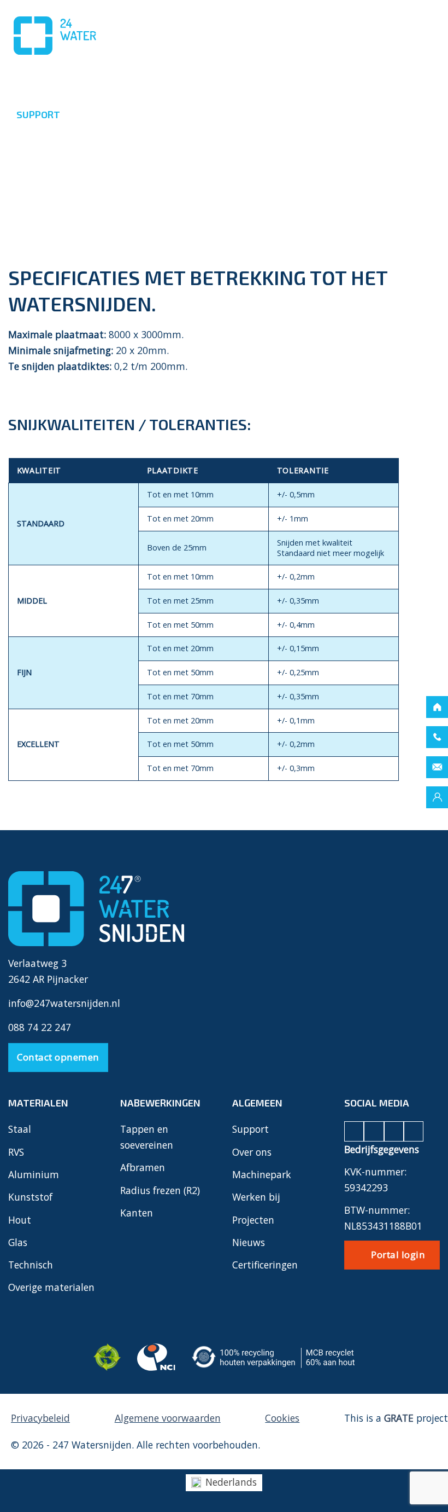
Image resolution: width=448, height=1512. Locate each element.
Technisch (30, 1264)
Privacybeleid (40, 1417)
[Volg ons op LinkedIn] (394, 1131)
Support (250, 1129)
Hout (19, 1219)
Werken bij (256, 1196)
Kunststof (30, 1196)
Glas (17, 1242)
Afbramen (142, 1167)
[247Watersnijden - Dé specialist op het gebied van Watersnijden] (62, 35)
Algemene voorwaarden (168, 1417)
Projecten (253, 1219)
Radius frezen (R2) (160, 1190)
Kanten (136, 1212)
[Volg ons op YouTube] (413, 1131)
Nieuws (248, 1242)
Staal (19, 1129)
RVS (16, 1151)
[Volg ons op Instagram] (374, 1131)
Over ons (252, 1151)
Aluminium (33, 1174)
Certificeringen (265, 1264)
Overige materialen (51, 1287)
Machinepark (261, 1174)
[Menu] (421, 30)
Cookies (282, 1417)
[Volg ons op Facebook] (354, 1131)
